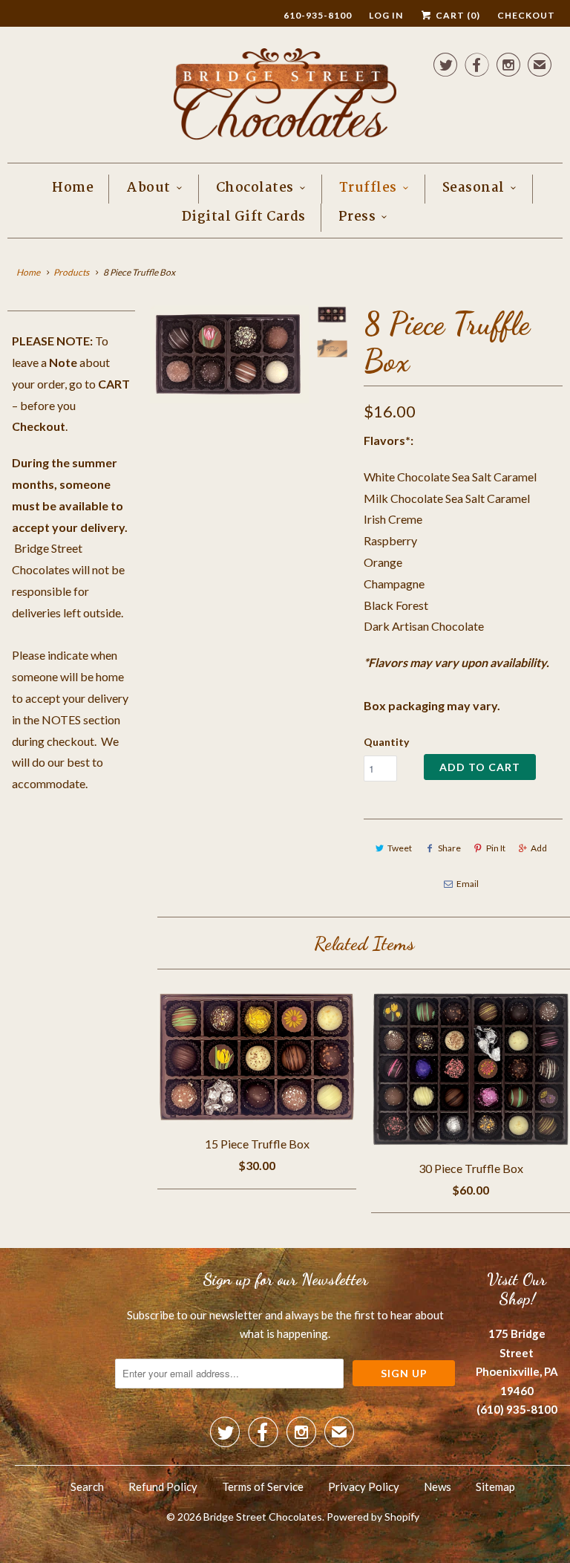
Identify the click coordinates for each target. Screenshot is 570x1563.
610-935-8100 (318, 15)
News (437, 1486)
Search (87, 1486)
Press (357, 217)
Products (71, 272)
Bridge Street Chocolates (262, 1516)
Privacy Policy (363, 1486)
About (148, 188)
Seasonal (473, 188)
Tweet (399, 848)
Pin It (495, 848)
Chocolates (255, 188)
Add (539, 848)
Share (449, 848)
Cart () (456, 15)
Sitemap (495, 1486)
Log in (386, 15)
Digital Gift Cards (244, 217)
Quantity (386, 741)
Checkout (526, 15)
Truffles (368, 188)
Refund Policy (162, 1486)
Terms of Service (263, 1486)
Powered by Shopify (373, 1516)
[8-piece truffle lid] (229, 354)
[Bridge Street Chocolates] (285, 98)
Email (467, 883)
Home (73, 188)
